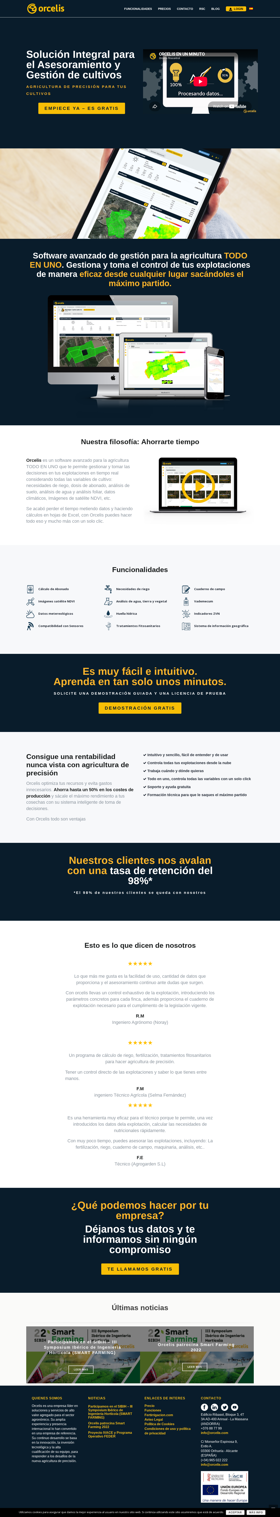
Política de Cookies (159, 1424)
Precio (150, 1406)
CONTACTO (185, 8)
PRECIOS (164, 8)
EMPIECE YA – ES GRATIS (81, 108)
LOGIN (238, 8)
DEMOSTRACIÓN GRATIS (140, 708)
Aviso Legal (154, 1419)
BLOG (215, 8)
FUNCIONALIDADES (138, 8)
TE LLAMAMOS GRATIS (140, 1269)
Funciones (153, 1410)
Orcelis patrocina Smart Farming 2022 (106, 1425)
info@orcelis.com (214, 1433)
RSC (202, 8)
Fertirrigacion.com (159, 1415)
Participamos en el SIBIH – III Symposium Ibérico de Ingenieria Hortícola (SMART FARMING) (82, 1347)
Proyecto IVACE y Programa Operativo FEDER (110, 1434)
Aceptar (235, 1512)
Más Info (256, 1512)
